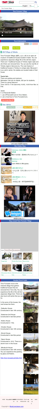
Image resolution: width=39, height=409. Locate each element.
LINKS (36, 399)
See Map (6, 48)
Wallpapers (7, 399)
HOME (3, 399)
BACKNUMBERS (10, 399)
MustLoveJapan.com (17, 406)
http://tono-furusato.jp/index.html (11, 358)
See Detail (16, 48)
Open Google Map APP (8, 100)
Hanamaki (35, 44)
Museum (26, 44)
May (31, 44)
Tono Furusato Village (6, 8)
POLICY (25, 399)
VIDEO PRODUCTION (21, 400)
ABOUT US (14, 400)
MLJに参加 (32, 401)
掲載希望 (28, 400)
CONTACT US (18, 400)
